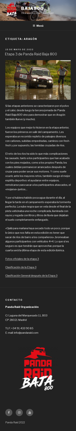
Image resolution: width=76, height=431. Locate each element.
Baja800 (32, 8)
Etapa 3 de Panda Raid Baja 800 (31, 54)
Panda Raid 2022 (15, 422)
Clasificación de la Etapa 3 (20, 267)
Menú (39, 25)
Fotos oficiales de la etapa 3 (22, 259)
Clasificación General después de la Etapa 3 (31, 275)
